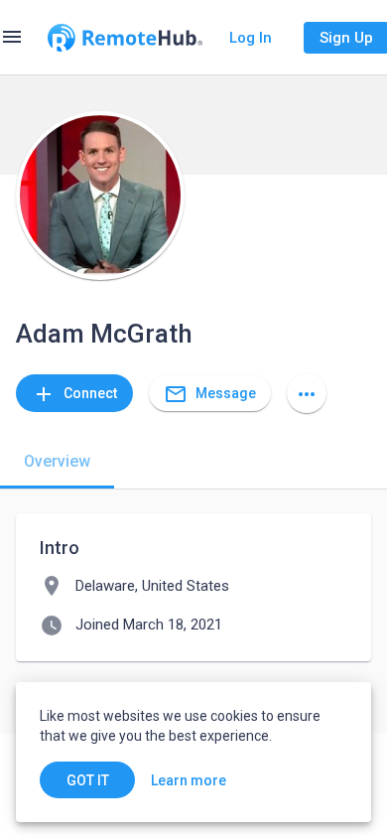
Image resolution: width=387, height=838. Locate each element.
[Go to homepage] (125, 38)
